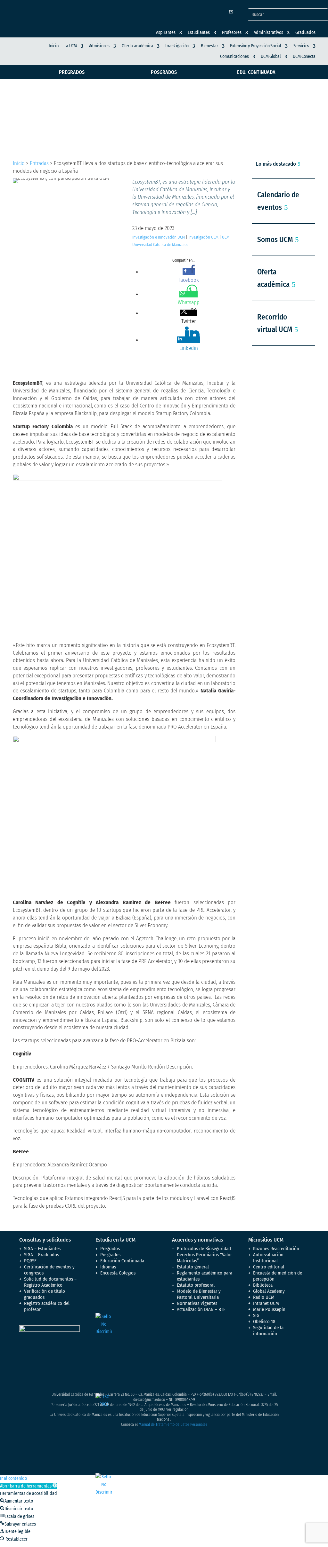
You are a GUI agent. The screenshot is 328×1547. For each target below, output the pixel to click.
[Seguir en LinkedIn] (253, 1367)
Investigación (177, 46)
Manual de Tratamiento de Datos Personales (173, 1424)
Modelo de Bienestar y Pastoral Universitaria (199, 1294)
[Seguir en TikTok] (266, 1367)
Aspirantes (166, 32)
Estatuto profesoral (196, 1285)
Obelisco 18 (264, 1321)
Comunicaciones (234, 56)
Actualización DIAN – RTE (201, 1309)
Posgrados (164, 72)
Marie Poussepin (269, 1309)
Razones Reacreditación (276, 1248)
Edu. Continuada (256, 72)
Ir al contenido (13, 1478)
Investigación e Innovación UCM (158, 237)
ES (231, 12)
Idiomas (108, 1267)
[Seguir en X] (266, 1355)
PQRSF (30, 1261)
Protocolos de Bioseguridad (204, 1248)
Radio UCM (264, 1297)
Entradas (39, 163)
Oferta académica (137, 46)
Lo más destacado (276, 164)
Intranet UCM (266, 1303)
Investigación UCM (203, 237)
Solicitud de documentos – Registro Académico (50, 1282)
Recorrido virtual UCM (274, 323)
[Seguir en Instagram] (279, 1355)
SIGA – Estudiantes (42, 1248)
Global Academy (269, 1291)
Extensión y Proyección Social (255, 46)
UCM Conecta (304, 56)
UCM (225, 237)
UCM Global (271, 56)
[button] (28, 1486)
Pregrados (72, 72)
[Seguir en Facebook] (253, 1355)
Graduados (305, 32)
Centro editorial (268, 1267)
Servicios (301, 46)
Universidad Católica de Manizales (160, 244)
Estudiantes (199, 32)
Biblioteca (263, 1285)
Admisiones (99, 46)
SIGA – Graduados (41, 1255)
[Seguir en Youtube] (292, 1355)
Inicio (53, 46)
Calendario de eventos (278, 201)
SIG (256, 1315)
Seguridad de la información (268, 1331)
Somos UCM (275, 239)
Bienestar (209, 46)
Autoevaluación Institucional (268, 1258)
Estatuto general (193, 1267)
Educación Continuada (122, 1261)
